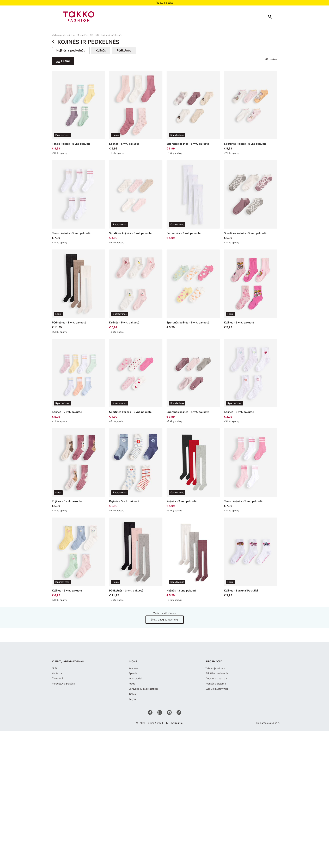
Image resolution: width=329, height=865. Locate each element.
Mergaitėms (69, 35)
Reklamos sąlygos (266, 723)
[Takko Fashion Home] (78, 16)
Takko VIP (57, 678)
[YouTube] (169, 712)
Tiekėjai (133, 694)
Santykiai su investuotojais (143, 688)
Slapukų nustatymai (216, 688)
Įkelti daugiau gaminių (164, 620)
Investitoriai (135, 678)
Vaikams (56, 35)
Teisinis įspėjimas (215, 668)
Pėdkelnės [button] (124, 50)
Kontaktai (57, 673)
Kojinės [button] (101, 50)
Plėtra (132, 683)
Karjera (133, 699)
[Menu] (54, 16)
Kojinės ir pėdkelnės (111, 35)
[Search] (270, 16)
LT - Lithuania (174, 723)
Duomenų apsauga (216, 678)
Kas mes (133, 668)
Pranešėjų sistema (215, 683)
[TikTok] (178, 712)
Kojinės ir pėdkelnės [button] (70, 51)
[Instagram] (160, 712)
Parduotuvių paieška (63, 683)
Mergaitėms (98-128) (88, 35)
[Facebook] (150, 712)
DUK (54, 668)
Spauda (133, 673)
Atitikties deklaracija (216, 673)
